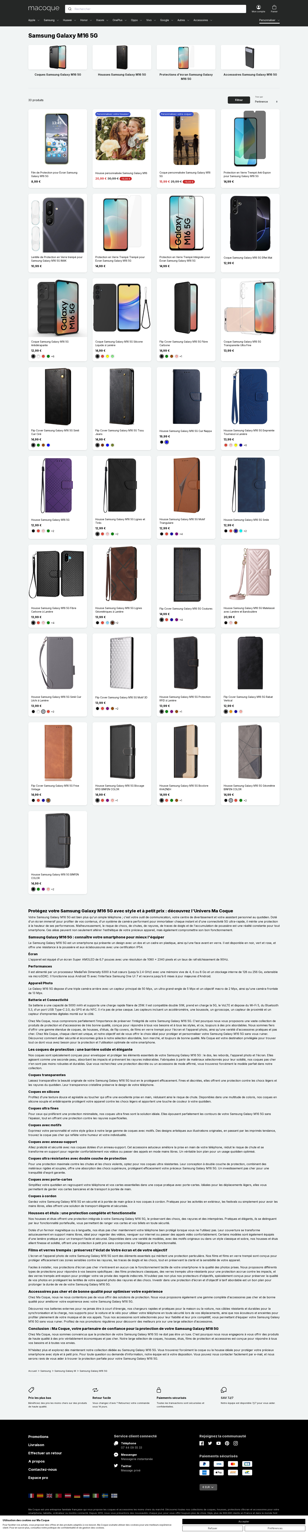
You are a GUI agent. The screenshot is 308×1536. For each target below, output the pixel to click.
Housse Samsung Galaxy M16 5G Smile (246, 519)
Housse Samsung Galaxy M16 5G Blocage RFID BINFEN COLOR (119, 787)
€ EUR (206, 1487)
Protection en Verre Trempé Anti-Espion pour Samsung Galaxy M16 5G (247, 174)
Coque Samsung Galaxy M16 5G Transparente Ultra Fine (242, 343)
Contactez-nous (42, 1469)
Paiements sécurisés (171, 1398)
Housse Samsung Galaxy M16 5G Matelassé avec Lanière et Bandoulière (249, 610)
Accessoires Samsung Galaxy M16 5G (250, 74)
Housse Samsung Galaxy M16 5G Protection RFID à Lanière (185, 698)
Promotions (38, 1437)
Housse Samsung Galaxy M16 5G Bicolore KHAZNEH (184, 787)
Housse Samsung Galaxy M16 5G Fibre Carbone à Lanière (53, 610)
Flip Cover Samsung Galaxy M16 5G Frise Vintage (55, 787)
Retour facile (102, 1398)
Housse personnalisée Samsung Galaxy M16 (121, 173)
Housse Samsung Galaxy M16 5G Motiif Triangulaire (182, 521)
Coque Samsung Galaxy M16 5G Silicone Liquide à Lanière (119, 343)
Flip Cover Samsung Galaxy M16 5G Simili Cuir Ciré (55, 432)
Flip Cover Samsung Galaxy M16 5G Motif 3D (121, 697)
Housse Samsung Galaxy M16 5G (50, 519)
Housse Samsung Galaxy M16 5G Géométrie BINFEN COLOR (249, 787)
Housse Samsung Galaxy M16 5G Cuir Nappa (186, 430)
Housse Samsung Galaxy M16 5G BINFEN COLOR (55, 876)
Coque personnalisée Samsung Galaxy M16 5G (185, 174)
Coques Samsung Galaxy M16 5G (58, 74)
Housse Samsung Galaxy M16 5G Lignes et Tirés (120, 521)
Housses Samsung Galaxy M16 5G (122, 74)
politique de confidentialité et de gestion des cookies (75, 1527)
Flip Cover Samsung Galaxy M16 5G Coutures (186, 608)
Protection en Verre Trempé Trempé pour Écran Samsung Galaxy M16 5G (120, 259)
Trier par (259, 97)
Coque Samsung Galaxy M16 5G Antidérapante (50, 343)
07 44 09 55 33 (131, 1447)
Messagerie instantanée (137, 1459)
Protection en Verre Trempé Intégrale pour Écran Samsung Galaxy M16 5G (185, 259)
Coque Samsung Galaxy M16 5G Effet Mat (248, 257)
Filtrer (239, 99)
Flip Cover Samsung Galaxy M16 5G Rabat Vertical (248, 698)
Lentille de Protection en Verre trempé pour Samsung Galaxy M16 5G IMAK (57, 259)
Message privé (130, 1470)
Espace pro (38, 1478)
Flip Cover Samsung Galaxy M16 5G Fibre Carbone (184, 343)
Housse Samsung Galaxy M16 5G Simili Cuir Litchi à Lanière (56, 698)
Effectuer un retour (45, 1453)
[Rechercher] (70, 9)
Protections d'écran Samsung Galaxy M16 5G (186, 77)
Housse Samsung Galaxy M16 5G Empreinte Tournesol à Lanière (249, 432)
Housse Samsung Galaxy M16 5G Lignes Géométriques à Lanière (118, 610)
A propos (36, 1461)
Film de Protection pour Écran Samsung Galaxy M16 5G (54, 174)
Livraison (36, 1445)
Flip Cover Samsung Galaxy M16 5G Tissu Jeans (119, 432)
